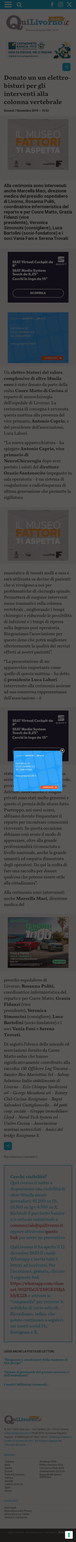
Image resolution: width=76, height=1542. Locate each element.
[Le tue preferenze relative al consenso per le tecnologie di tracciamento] (69, 1535)
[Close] (62, 751)
